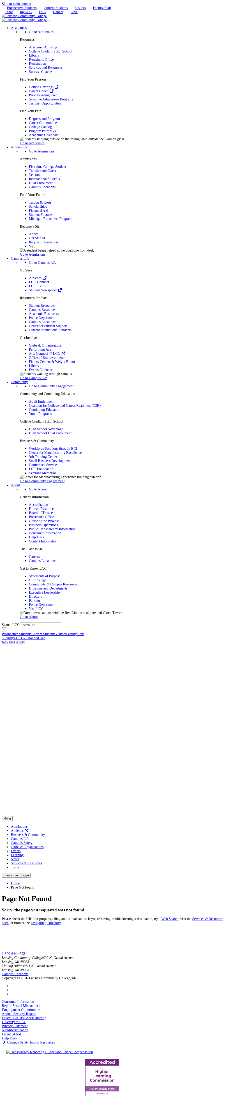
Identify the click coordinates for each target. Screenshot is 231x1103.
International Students (44, 179)
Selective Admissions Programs (51, 99)
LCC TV (35, 286)
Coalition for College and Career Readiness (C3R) (65, 405)
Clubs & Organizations (45, 345)
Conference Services (43, 465)
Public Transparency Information (52, 529)
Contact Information (43, 541)
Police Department (42, 318)
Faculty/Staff (102, 8)
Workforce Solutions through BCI (53, 448)
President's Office (41, 517)
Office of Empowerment (46, 357)
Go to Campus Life (42, 262)
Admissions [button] (19, 147)
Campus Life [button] (20, 258)
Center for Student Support (48, 326)
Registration (37, 63)
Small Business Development (50, 461)
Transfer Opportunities (45, 103)
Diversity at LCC (14, 1022)
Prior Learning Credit (44, 95)
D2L (42, 12)
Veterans (35, 175)
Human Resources (42, 509)
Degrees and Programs (45, 119)
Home (15, 883)
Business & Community (28, 835)
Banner (58, 12)
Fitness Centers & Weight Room (52, 362)
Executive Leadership (44, 592)
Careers (34, 557)
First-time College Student (47, 167)
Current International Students (50, 330)
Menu (7, 818)
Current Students (56, 8)
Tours (15, 867)
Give (74, 12)
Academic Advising (43, 47)
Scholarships (38, 206)
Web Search (169, 919)
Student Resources (42, 305)
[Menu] (48, 21)
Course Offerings (41, 87)
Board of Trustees (41, 513)
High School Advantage (46, 429)
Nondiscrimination (15, 1030)
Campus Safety (21, 843)
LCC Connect (39, 282)
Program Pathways (42, 131)
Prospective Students (22, 8)
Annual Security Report (19, 1014)
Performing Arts (40, 349)
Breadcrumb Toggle (16, 875)
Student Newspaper (43, 290)
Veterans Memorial (42, 473)
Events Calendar (40, 370)
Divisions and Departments (48, 588)
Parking (34, 600)
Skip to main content (16, 4)
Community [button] (19, 382)
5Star (9, 12)
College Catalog (40, 127)
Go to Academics (41, 32)
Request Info (20, 949)
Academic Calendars (43, 135)
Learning (17, 855)
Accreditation (38, 504)
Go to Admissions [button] (32, 254)
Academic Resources (44, 314)
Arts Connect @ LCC (45, 353)
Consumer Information (45, 533)
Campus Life (20, 839)
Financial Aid (38, 210)
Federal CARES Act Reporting (24, 1018)
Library (34, 55)
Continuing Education (44, 409)
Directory (35, 596)
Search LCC (11, 625)
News (15, 859)
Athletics (35, 278)
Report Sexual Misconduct (21, 1006)
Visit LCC (36, 609)
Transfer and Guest (42, 171)
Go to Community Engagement (51, 386)
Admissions (19, 826)
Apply (33, 234)
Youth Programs (40, 414)
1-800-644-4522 (13, 954)
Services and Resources (45, 67)
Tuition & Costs (40, 202)
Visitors (80, 8)
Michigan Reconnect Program (50, 219)
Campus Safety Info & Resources (30, 1042)
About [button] (15, 485)
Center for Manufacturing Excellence (55, 452)
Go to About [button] (29, 617)
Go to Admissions (41, 151)
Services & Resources (26, 863)
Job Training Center (43, 457)
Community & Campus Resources (53, 584)
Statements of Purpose (44, 576)
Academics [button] (19, 28)
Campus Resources (42, 309)
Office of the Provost (44, 521)
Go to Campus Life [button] (33, 378)
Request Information (43, 242)
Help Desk (36, 537)
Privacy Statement (15, 1026)
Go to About (38, 489)
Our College (37, 580)
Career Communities (43, 123)
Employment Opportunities (21, 1010)
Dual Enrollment (41, 183)
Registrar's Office (41, 59)
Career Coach (39, 91)
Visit (32, 246)
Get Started (37, 238)
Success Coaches (41, 72)
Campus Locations (42, 187)
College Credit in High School (50, 51)
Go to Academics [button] (32, 143)
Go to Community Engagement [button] (42, 481)
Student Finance (40, 214)
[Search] (4, 629)
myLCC (26, 12)
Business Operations (43, 525)
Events (16, 851)
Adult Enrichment (41, 401)
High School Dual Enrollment (50, 433)
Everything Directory (46, 923)
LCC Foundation (41, 469)
